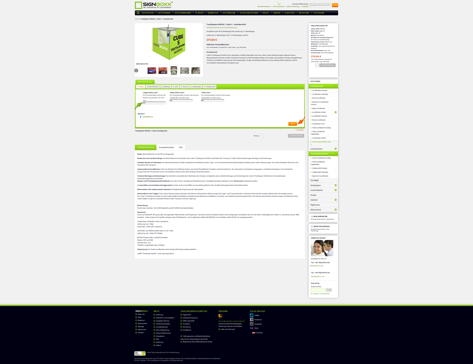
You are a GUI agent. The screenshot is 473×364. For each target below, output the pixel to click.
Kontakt (141, 333)
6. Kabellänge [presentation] (196, 87)
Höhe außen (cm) (177, 92)
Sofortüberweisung (190, 318)
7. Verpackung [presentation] (209, 87)
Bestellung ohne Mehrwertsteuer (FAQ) (197, 342)
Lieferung (159, 315)
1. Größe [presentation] (140, 87)
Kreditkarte (187, 330)
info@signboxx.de (316, 266)
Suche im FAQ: (316, 287)
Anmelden (305, 6)
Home (137, 19)
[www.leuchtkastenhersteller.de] (139, 13)
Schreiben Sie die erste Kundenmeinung (222, 27)
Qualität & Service (162, 321)
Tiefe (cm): (206, 92)
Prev (136, 71)
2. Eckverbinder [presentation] (152, 87)
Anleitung (159, 342)
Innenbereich (148, 117)
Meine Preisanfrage (293, 6)
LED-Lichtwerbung (162, 330)
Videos (158, 345)
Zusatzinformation (166, 147)
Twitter (257, 315)
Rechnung (187, 327)
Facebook (258, 320)
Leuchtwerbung (162, 327)
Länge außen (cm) (150, 92)
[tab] (140, 86)
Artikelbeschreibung (145, 147)
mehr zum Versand (228, 329)
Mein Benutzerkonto (264, 6)
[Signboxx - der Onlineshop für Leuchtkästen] (154, 5)
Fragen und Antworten (321, 294)
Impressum (142, 329)
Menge (256, 136)
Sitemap (141, 326)
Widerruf (141, 320)
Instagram (258, 324)
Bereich (141, 114)
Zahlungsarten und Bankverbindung (196, 336)
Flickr (256, 328)
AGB (139, 317)
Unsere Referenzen (163, 333)
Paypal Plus (187, 315)
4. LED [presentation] (175, 87)
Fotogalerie (160, 336)
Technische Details (163, 324)
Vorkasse (186, 324)
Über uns (141, 314)
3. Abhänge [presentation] (166, 87)
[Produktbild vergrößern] (152, 70)
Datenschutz (142, 323)
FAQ (181, 147)
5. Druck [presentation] (184, 87)
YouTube (259, 333)
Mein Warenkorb (278, 6)
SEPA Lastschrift (188, 321)
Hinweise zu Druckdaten (165, 318)
